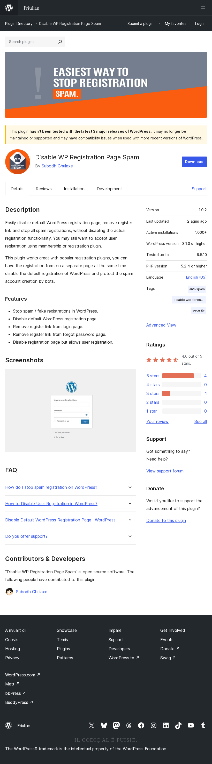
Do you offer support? (26, 536)
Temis (62, 639)
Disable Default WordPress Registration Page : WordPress (60, 520)
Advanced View (161, 325)
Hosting (12, 648)
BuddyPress (19, 702)
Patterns (65, 657)
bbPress (15, 693)
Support (199, 188)
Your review (157, 421)
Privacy (12, 657)
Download (194, 161)
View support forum (165, 470)
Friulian (23, 725)
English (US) (196, 277)
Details (17, 188)
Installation (74, 188)
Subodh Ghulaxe (57, 165)
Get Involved (172, 630)
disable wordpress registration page (189, 300)
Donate (170, 648)
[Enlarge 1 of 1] (129, 376)
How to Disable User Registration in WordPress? (51, 503)
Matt (12, 684)
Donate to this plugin (166, 520)
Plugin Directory (19, 23)
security (198, 310)
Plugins (63, 648)
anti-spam (197, 289)
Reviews (44, 188)
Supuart (116, 639)
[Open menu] (203, 8)
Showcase (67, 630)
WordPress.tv (124, 657)
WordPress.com (22, 674)
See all (200, 421)
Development (109, 188)
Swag (168, 657)
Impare (115, 630)
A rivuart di (15, 630)
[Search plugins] (60, 42)
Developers (119, 648)
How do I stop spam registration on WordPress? (51, 487)
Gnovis (11, 639)
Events (166, 639)
